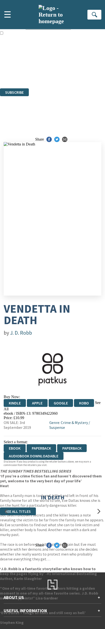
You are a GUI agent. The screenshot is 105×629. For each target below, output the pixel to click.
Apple (37, 403)
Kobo (84, 403)
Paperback (41, 448)
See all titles (18, 511)
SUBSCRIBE (14, 92)
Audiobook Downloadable (33, 456)
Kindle (15, 403)
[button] (6, 511)
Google (61, 403)
